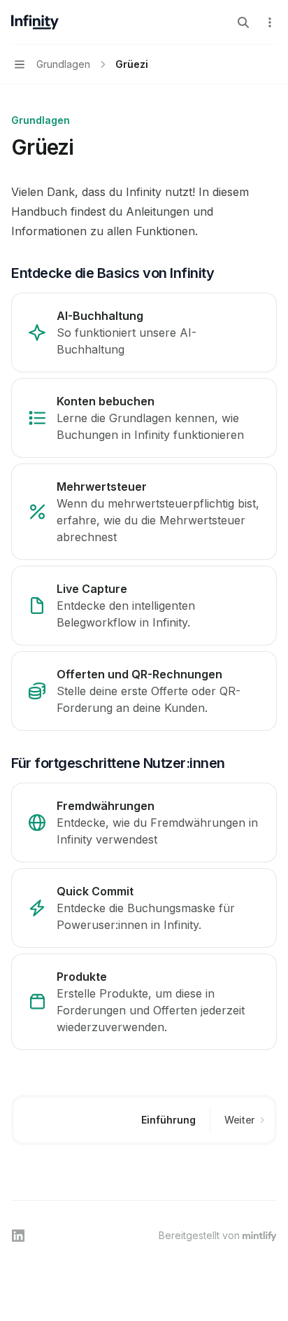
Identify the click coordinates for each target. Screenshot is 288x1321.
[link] (144, 332)
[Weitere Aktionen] (270, 22)
